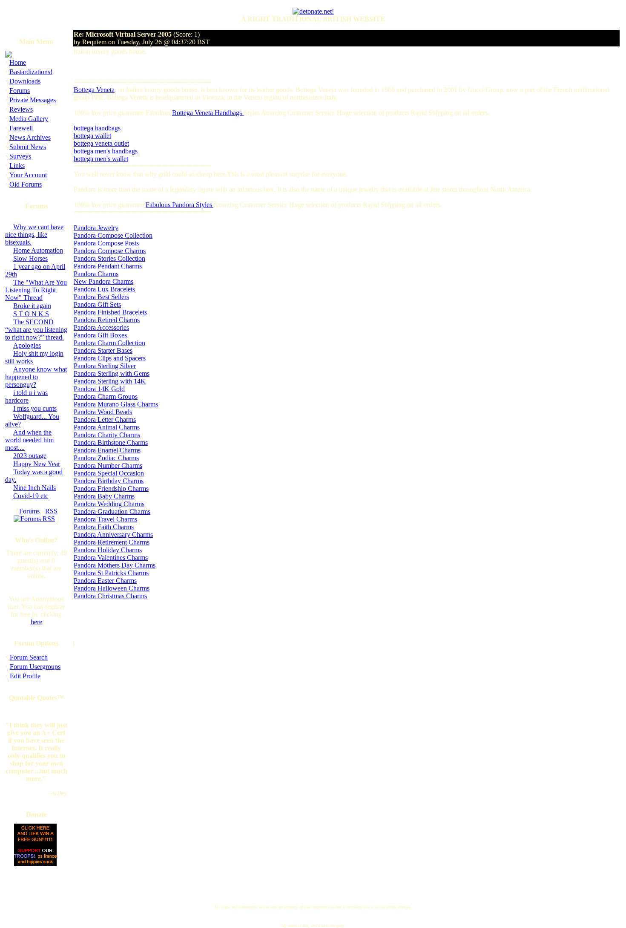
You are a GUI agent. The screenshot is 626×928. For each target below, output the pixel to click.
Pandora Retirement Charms (111, 542)
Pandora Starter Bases (103, 350)
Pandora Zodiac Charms (106, 457)
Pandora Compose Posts (106, 243)
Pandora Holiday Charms (108, 549)
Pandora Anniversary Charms (113, 534)
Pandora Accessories (101, 327)
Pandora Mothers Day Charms (114, 565)
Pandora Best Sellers (101, 296)
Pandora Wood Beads (103, 411)
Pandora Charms (96, 273)
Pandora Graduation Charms (112, 511)
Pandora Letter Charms (105, 419)
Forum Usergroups (35, 666)
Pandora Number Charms (108, 465)
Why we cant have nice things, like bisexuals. (34, 234)
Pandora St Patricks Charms (111, 572)
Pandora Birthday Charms (109, 480)
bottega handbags (97, 128)
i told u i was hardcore (26, 396)
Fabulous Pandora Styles (179, 204)
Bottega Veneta (94, 89)
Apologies (27, 345)
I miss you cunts (35, 408)
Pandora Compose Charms (110, 250)
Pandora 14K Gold (99, 388)
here (36, 621)
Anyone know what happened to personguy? (36, 377)
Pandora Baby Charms (104, 496)
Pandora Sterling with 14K (110, 381)
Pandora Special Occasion (109, 473)
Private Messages (32, 100)
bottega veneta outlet (101, 143)
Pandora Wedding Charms (109, 503)
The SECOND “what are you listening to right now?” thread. (36, 329)
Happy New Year (36, 463)
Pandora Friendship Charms (111, 488)
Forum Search (29, 657)
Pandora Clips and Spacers (110, 358)
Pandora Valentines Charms (111, 557)
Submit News (27, 146)
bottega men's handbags (106, 151)
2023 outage (29, 455)
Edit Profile (25, 676)
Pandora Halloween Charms (111, 588)
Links (17, 165)
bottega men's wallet (101, 158)
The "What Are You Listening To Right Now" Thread (36, 290)
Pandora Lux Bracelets (104, 289)
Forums (19, 90)
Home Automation (38, 250)
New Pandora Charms (103, 281)
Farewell (21, 128)
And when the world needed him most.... (29, 440)
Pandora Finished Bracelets (110, 312)
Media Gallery (28, 118)
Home (17, 62)
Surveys (20, 156)
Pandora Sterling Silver (105, 365)
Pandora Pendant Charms (108, 266)
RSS (51, 511)
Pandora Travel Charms (105, 519)
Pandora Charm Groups (106, 396)
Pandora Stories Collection (109, 258)
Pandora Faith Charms (104, 526)
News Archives (30, 137)
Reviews (21, 109)
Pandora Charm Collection (109, 342)
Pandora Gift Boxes (100, 335)
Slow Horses (30, 258)
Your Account (28, 175)
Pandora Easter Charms (105, 580)
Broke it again (32, 305)
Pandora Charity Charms (107, 434)
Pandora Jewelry (96, 227)
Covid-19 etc (30, 495)
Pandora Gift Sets (97, 304)
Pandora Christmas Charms (110, 595)
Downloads (24, 81)
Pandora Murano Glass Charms (116, 404)
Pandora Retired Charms (107, 319)
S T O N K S (31, 313)
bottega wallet (92, 135)
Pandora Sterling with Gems (111, 373)
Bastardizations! (30, 71)
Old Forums (25, 184)
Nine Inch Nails (34, 487)
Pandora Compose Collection (113, 235)
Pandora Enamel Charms (107, 450)
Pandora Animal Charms (107, 427)
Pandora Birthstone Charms (111, 442)
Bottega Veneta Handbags (208, 112)
